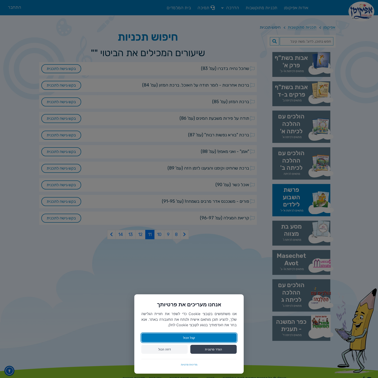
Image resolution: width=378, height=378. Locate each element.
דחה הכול (164, 349)
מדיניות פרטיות (189, 364)
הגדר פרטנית (213, 349)
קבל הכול (189, 338)
